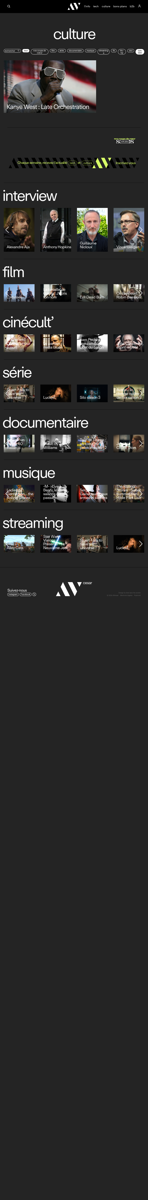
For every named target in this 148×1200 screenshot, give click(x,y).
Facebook (25, 594)
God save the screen (133, 593)
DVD (130, 50)
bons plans (120, 6)
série (62, 50)
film (53, 50)
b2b (132, 6)
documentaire (75, 50)
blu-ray (122, 52)
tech (96, 6)
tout (26, 50)
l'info (87, 6)
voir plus (124, 141)
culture (106, 6)
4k (114, 50)
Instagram (13, 594)
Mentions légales (126, 595)
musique (91, 50)
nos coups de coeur (39, 52)
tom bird (140, 52)
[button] (7, 230)
